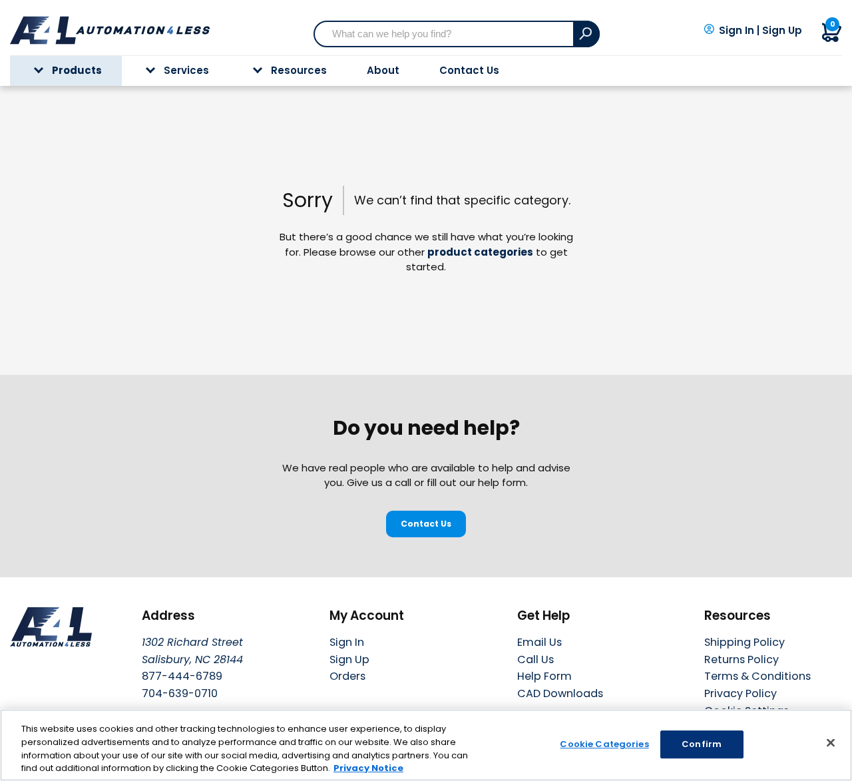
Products (77, 70)
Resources (299, 70)
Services (186, 70)
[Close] (830, 742)
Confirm (702, 744)
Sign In (736, 30)
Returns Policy (741, 659)
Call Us (535, 659)
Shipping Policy (744, 642)
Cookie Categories (604, 744)
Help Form (544, 676)
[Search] (586, 34)
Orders (347, 676)
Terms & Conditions (757, 676)
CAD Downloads (560, 693)
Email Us (539, 642)
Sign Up (782, 30)
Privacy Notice (368, 767)
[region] (426, 745)
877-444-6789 (182, 676)
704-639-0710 (180, 693)
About (383, 70)
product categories (480, 252)
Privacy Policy (740, 693)
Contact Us (469, 70)
